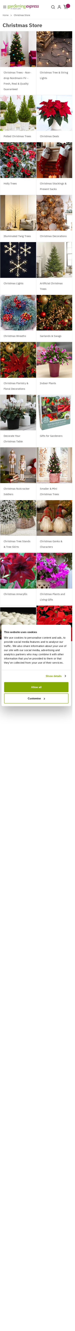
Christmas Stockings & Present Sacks (53, 186)
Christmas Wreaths (15, 336)
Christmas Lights (13, 283)
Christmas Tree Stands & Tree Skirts (17, 544)
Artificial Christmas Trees (51, 286)
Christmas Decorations (53, 236)
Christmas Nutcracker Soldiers (17, 491)
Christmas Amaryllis (15, 594)
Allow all (36, 686)
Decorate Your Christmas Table (13, 438)
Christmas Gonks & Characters (51, 544)
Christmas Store (22, 15)
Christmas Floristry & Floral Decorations (16, 386)
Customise (34, 698)
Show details (54, 676)
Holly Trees (10, 183)
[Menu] (5, 7)
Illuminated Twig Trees (17, 236)
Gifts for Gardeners (51, 435)
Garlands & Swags (50, 336)
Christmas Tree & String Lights (54, 75)
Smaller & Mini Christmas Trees (49, 491)
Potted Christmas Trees (17, 136)
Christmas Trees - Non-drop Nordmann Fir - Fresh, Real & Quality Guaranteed (17, 81)
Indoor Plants (48, 383)
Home (6, 15)
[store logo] (23, 7)
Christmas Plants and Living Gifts (52, 596)
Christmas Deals (49, 136)
